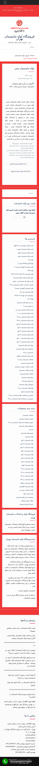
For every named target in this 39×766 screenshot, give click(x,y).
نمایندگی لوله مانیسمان (27, 148)
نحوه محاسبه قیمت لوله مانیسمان (23, 277)
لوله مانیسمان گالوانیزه (26, 486)
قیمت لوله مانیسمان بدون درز (24, 310)
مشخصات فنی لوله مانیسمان (24, 349)
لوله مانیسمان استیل (27, 391)
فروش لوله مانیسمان (27, 433)
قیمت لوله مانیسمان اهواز (25, 253)
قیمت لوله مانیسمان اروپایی (25, 249)
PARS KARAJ (14, 763)
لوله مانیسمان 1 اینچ (27, 440)
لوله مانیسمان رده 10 (27, 469)
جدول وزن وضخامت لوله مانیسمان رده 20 (21, 395)
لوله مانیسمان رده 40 (27, 476)
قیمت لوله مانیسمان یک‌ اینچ (25, 324)
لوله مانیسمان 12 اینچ (26, 447)
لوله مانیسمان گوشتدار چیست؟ (24, 288)
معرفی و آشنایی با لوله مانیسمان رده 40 (21, 285)
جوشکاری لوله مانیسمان (26, 384)
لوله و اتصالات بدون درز (26, 490)
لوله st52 (30, 260)
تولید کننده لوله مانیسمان (25, 345)
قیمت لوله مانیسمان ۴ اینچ (25, 334)
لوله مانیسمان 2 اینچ (27, 451)
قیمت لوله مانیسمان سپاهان (24, 356)
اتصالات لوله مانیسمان (26, 374)
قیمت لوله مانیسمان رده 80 (25, 320)
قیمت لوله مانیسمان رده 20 (25, 317)
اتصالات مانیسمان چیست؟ (25, 359)
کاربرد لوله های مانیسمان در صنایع (23, 281)
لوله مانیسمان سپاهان (26, 483)
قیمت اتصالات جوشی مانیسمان (24, 367)
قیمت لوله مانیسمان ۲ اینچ (25, 327)
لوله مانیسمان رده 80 (27, 479)
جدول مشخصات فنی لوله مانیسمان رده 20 (20, 422)
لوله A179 (30, 299)
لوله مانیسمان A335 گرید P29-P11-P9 (22, 274)
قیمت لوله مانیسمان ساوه (25, 256)
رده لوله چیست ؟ (28, 306)
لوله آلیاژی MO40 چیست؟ (25, 263)
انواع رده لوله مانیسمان (26, 143)
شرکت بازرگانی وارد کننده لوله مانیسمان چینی (19, 150)
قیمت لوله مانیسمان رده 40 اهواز (23, 245)
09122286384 (18, 8)
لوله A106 (30, 270)
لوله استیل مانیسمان (27, 363)
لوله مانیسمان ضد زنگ (26, 292)
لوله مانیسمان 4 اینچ (27, 458)
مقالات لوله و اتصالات (27, 501)
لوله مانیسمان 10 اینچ (26, 444)
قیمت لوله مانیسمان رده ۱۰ (25, 313)
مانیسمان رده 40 (28, 352)
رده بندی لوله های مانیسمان (25, 302)
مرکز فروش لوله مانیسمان (25, 78)
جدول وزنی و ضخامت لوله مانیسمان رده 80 (20, 399)
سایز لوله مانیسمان (27, 381)
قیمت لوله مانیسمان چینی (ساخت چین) (23, 152)
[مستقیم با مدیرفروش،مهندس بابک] (5, 761)
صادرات (31, 429)
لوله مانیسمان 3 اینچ (27, 454)
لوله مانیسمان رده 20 (27, 472)
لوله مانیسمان (24, 146)
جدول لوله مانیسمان (27, 377)
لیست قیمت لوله (14, 146)
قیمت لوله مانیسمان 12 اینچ (25, 342)
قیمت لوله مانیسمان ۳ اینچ (25, 331)
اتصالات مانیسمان (28, 415)
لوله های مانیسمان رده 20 (25, 388)
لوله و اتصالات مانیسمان (26, 370)
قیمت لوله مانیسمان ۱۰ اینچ (25, 338)
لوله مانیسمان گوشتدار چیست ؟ (23, 267)
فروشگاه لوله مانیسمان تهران (19, 37)
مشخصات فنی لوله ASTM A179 (23, 295)
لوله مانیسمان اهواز (27, 465)
